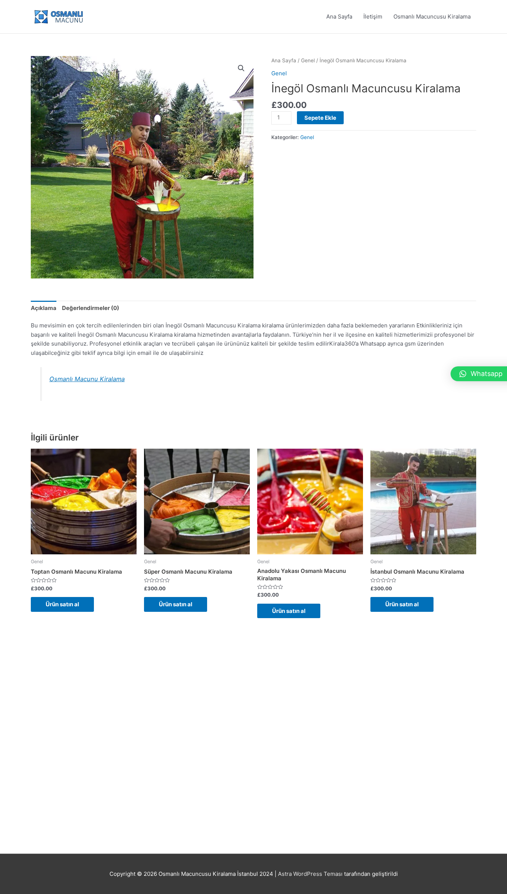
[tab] (43, 308)
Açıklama (43, 307)
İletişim (372, 16)
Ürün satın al (62, 604)
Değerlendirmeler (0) (90, 307)
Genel (308, 60)
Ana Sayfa (339, 16)
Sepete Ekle (320, 117)
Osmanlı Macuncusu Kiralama (432, 16)
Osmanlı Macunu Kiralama (87, 379)
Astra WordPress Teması (310, 873)
